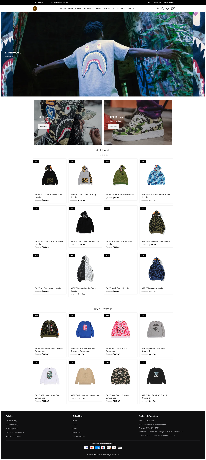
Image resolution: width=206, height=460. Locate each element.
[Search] (162, 8)
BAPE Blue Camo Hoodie (152, 288)
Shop (74, 425)
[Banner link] (68, 122)
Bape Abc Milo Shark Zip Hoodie (84, 241)
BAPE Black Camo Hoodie (117, 288)
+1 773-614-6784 (40, 2)
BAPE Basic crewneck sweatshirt (85, 395)
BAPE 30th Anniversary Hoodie (120, 194)
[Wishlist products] (167, 8)
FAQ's (74, 428)
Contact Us (76, 432)
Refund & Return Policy (15, 432)
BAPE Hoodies (97, 455)
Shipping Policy (12, 428)
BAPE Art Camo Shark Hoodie (48, 288)
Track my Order (78, 436)
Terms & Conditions (13, 436)
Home (74, 421)
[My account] (158, 8)
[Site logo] (35, 8)
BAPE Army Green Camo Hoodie (156, 241)
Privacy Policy (11, 421)
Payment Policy (12, 425)
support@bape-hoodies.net (59, 2)
